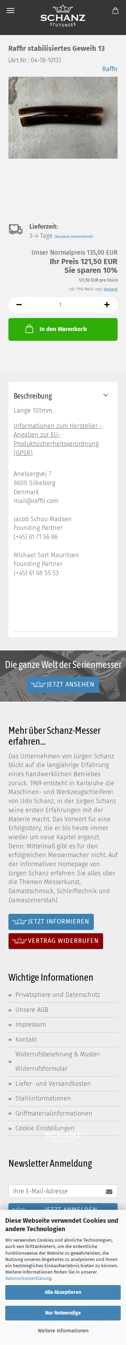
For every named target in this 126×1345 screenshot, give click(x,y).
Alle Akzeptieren (63, 1292)
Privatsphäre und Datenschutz (57, 995)
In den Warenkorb (63, 329)
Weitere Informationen (63, 1331)
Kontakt (26, 1039)
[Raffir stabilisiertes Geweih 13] (63, 117)
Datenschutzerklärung (28, 1278)
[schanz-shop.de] (63, 16)
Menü (10, 10)
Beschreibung (33, 395)
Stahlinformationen (43, 1098)
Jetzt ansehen (70, 684)
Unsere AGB (31, 1010)
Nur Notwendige (63, 1313)
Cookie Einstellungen (45, 1128)
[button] (18, 305)
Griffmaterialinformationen (53, 1113)
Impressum (30, 1024)
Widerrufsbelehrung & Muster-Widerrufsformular (58, 1061)
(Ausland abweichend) (74, 236)
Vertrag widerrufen (63, 941)
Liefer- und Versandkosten (53, 1084)
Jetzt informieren (58, 921)
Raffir (110, 69)
